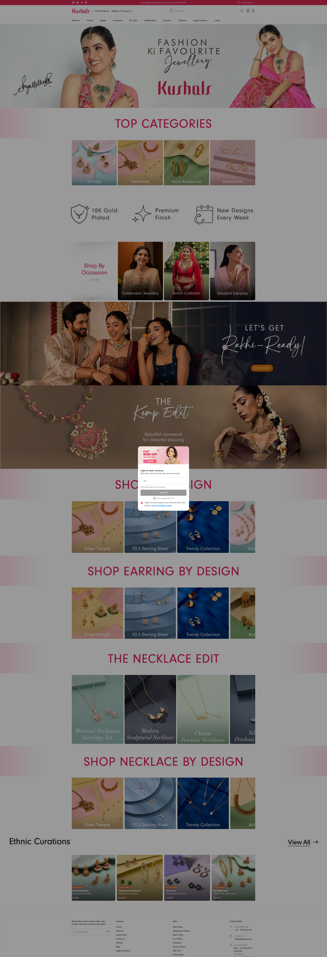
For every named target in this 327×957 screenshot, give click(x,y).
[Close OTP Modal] (185, 450)
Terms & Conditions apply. (161, 505)
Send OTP (163, 492)
